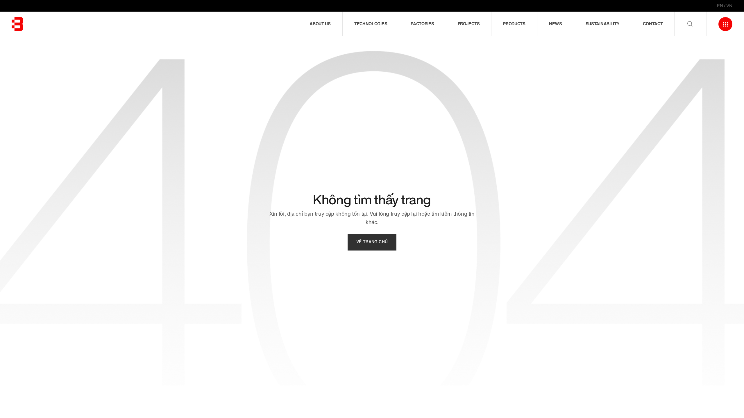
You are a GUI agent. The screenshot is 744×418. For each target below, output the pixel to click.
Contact (653, 23)
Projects (469, 23)
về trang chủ (372, 241)
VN (729, 5)
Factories (422, 23)
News (555, 23)
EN (720, 5)
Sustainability (603, 23)
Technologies (370, 23)
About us (320, 23)
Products (514, 23)
